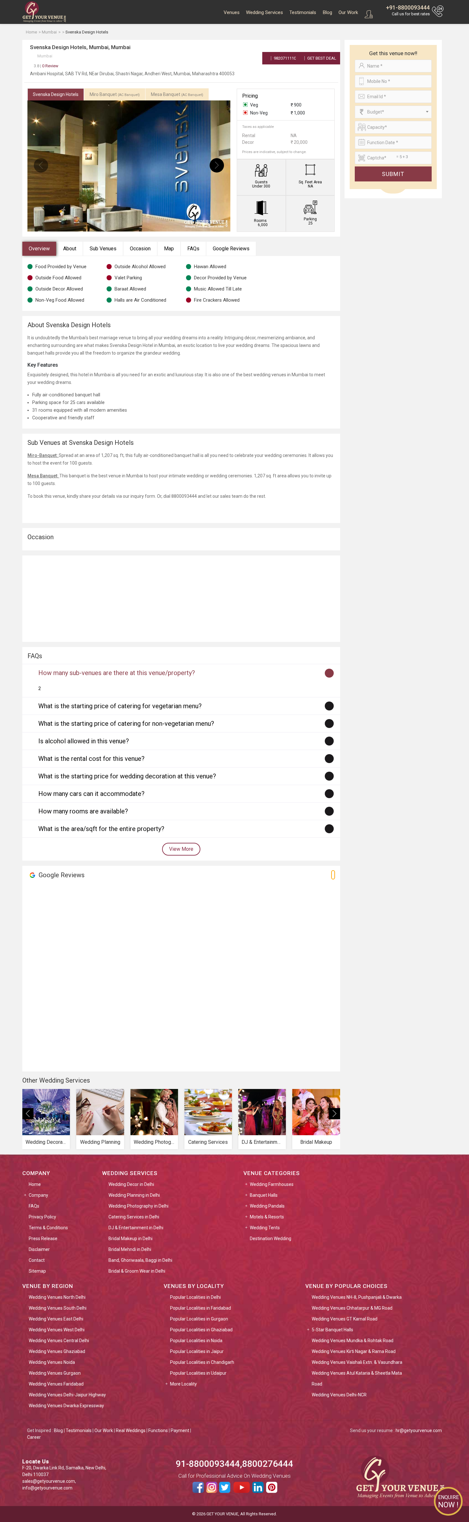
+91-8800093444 (408, 7)
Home (35, 1184)
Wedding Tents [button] (265, 1227)
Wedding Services (264, 12)
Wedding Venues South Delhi (57, 1308)
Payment (180, 1430)
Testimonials (302, 12)
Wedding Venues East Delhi (56, 1318)
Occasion (140, 249)
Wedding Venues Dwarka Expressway (66, 1405)
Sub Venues (103, 249)
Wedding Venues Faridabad (56, 1383)
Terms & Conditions (48, 1227)
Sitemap (37, 1271)
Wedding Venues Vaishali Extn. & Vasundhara (357, 1362)
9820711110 (284, 58)
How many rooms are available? (83, 811)
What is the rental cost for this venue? (91, 758)
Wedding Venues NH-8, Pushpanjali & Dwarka (357, 1297)
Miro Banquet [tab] (115, 94)
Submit (393, 174)
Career (34, 1437)
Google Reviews (231, 249)
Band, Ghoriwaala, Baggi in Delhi (140, 1260)
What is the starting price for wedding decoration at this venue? (127, 776)
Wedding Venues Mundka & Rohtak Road (352, 1340)
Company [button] (38, 1195)
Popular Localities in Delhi (195, 1297)
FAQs (193, 249)
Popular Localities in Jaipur (197, 1351)
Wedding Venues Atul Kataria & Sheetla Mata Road (357, 1378)
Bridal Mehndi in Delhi (129, 1249)
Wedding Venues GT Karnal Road (344, 1318)
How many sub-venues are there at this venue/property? (116, 673)
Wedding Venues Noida (52, 1362)
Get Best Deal (321, 58)
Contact (37, 1260)
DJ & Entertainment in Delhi (135, 1227)
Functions (158, 1430)
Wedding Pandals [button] (267, 1206)
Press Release (43, 1238)
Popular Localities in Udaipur (198, 1373)
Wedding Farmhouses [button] (272, 1184)
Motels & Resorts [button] (267, 1216)
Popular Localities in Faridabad (200, 1308)
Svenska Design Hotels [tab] (55, 94)
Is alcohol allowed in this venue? (83, 741)
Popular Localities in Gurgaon (199, 1318)
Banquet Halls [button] (264, 1195)
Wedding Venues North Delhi (57, 1297)
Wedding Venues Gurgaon (55, 1373)
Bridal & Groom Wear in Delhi (136, 1271)
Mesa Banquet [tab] (177, 94)
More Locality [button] (183, 1383)
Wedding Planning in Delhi (134, 1195)
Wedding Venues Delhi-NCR (339, 1394)
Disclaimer (39, 1249)
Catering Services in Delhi (133, 1216)
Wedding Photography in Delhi (138, 1206)
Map (169, 249)
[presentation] (41, 165)
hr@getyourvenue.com (419, 1430)
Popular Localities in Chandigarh (202, 1362)
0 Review (46, 65)
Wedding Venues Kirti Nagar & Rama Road (354, 1351)
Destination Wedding (270, 1238)
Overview (39, 249)
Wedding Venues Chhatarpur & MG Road (352, 1308)
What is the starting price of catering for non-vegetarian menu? (126, 723)
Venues (232, 12)
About (69, 249)
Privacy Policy (42, 1216)
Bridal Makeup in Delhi (130, 1238)
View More (181, 849)
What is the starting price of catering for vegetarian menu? (120, 706)
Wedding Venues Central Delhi (59, 1340)
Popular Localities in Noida (196, 1340)
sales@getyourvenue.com (48, 1481)
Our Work (348, 12)
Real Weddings (130, 1430)
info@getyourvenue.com (47, 1487)
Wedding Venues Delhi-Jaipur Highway (67, 1394)
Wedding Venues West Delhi (57, 1329)
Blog (327, 12)
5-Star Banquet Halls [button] (332, 1329)
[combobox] (393, 112)
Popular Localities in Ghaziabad (201, 1329)
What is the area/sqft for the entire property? (101, 829)
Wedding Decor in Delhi (131, 1184)
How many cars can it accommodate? (91, 794)
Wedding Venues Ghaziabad (57, 1351)
